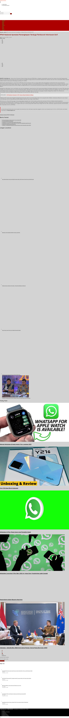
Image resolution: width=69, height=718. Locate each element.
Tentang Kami (4, 713)
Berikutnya (4, 655)
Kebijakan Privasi (5, 714)
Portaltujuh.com (22, 709)
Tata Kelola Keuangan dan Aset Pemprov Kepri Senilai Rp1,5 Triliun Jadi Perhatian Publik (17, 670)
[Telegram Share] (2, 42)
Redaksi (3, 710)
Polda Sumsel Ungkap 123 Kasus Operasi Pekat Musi (11, 374)
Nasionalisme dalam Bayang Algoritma (9, 124)
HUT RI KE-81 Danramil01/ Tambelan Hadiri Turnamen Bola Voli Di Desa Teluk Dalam (16, 678)
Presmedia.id (16, 709)
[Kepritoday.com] (8, 10)
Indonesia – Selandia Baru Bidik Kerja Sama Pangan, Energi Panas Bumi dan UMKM (16, 125)
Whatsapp (12, 114)
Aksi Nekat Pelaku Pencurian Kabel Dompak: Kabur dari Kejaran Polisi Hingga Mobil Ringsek (18, 179)
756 (2, 654)
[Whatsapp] (2, 43)
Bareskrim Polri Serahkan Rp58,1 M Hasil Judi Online (11, 232)
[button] (11, 13)
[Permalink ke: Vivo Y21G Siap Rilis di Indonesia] (34, 485)
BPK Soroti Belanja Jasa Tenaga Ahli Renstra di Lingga (11, 685)
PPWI (8, 114)
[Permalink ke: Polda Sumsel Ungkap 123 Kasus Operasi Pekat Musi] (34, 373)
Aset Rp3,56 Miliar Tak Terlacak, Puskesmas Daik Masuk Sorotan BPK (14, 693)
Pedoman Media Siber (6, 711)
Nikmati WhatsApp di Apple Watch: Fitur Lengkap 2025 (11, 120)
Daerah (1, 38)
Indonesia (2, 114)
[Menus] (0, 1)
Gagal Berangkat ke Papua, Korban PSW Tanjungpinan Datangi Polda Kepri (15, 702)
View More (2, 660)
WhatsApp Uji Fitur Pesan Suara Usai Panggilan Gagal (11, 122)
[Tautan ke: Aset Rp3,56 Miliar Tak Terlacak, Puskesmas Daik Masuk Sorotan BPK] (5, 692)
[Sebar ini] (2, 40)
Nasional (5, 114)
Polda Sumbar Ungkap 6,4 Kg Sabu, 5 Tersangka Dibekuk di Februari (14, 285)
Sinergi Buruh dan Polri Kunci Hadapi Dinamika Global (11, 330)
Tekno (27, 709)
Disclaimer (4, 712)
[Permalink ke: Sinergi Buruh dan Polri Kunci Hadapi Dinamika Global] (34, 329)
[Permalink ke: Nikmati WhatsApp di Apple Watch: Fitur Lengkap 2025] (34, 441)
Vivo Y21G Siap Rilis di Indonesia (7, 121)
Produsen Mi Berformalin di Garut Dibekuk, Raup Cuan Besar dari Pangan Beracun (16, 398)
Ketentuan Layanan (5, 715)
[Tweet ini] (2, 41)
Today (4, 38)
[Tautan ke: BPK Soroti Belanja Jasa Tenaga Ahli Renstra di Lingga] (5, 684)
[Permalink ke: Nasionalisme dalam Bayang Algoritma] (19, 596)
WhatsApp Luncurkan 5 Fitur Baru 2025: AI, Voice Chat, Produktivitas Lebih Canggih (16, 123)
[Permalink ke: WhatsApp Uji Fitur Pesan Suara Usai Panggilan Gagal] (34, 529)
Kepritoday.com (4, 709)
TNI (9, 114)
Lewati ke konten (3, 0)
